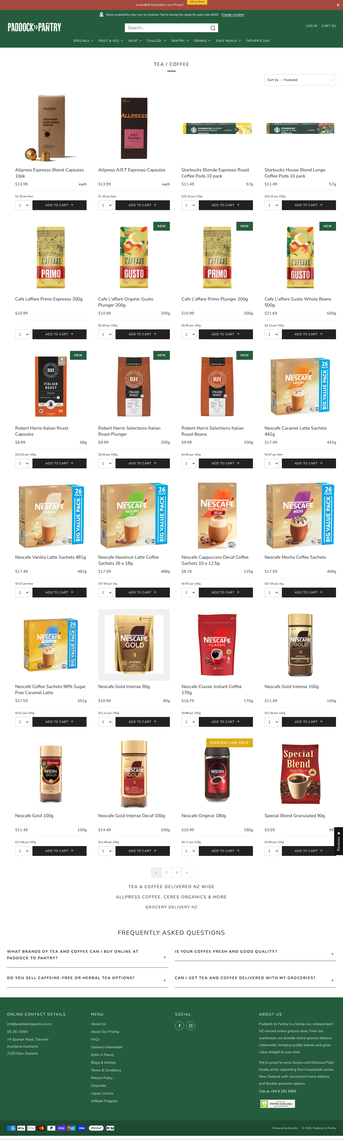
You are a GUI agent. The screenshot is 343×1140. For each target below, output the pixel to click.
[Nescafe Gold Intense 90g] (134, 645)
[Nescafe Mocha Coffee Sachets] (300, 515)
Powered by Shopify (285, 1128)
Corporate (98, 1085)
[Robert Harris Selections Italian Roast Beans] (217, 386)
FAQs (95, 1039)
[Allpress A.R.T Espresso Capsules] (134, 128)
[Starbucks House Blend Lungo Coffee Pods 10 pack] (300, 128)
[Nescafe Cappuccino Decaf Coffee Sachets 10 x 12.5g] (217, 515)
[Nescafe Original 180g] (217, 774)
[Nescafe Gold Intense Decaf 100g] (134, 774)
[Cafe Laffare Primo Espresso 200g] (51, 257)
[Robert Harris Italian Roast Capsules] (51, 386)
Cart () (329, 26)
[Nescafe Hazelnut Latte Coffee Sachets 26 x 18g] (134, 515)
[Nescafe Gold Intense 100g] (300, 645)
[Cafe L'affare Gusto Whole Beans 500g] (300, 257)
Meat (133, 41)
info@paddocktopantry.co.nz (29, 1024)
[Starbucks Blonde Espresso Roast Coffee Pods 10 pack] (217, 128)
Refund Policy (102, 1078)
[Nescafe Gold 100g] (51, 774)
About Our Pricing (105, 1031)
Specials (81, 41)
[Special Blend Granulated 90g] (300, 774)
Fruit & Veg (109, 41)
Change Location (232, 14)
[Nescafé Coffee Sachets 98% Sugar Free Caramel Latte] (51, 645)
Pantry (178, 41)
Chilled (154, 41)
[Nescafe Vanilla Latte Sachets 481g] (51, 515)
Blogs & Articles (103, 1062)
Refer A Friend (102, 1054)
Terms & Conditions (106, 1070)
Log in (311, 26)
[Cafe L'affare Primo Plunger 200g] (217, 257)
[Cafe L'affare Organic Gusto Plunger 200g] (134, 257)
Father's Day (258, 41)
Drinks (200, 41)
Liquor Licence (102, 1093)
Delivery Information (107, 1047)
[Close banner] (338, 5)
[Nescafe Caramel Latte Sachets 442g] (300, 386)
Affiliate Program (104, 1101)
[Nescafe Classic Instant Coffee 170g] (217, 645)
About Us (98, 1024)
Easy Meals (226, 41)
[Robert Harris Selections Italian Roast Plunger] (134, 386)
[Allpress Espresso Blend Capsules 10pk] (51, 128)
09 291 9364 (17, 1031)
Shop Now (197, 5)
